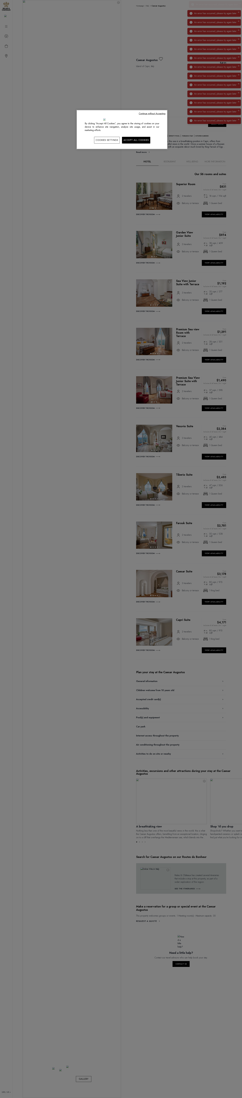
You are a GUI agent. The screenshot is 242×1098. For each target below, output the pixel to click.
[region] (121, 129)
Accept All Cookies (136, 140)
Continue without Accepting (152, 113)
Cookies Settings (107, 140)
